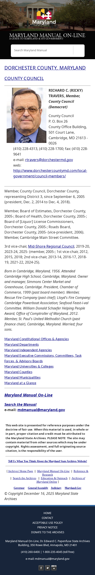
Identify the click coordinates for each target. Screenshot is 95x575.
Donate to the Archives (47, 532)
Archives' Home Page (20, 471)
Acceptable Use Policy (47, 522)
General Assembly (38, 488)
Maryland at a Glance (20, 383)
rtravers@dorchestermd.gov (49, 159)
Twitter (47, 568)
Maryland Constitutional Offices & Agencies (36, 339)
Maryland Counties (18, 372)
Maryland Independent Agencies (28, 350)
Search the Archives (24, 478)
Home (47, 513)
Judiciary (56, 488)
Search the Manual (20, 404)
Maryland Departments (21, 345)
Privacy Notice (47, 527)
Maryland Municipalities (22, 378)
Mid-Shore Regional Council (51, 246)
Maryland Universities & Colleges (28, 366)
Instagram (54, 568)
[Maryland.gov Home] (47, 19)
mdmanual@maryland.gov (41, 409)
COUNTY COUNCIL (24, 78)
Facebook (41, 568)
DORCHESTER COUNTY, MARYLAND (45, 68)
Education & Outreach (54, 478)
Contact (47, 518)
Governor (19, 488)
